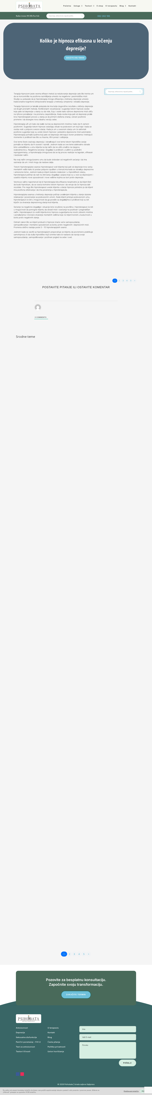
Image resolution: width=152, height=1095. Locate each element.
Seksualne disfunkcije (26, 1037)
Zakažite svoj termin (75, 58)
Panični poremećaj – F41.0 (28, 1042)
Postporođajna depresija (32, 655)
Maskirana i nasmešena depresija (123, 188)
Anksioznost (22, 1028)
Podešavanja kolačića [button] (131, 1091)
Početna (67, 6)
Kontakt (132, 6)
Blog (122, 6)
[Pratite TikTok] (127, 16)
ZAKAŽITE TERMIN (76, 995)
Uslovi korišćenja (56, 1051)
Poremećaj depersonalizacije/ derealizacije (41, 858)
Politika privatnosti (56, 1047)
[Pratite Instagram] (137, 16)
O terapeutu (111, 6)
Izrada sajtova (80, 1084)
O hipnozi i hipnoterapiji (32, 757)
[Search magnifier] (140, 91)
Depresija (20, 1032)
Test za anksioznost (25, 1047)
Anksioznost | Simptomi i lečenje (74, 863)
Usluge (77, 6)
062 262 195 (103, 16)
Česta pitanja (54, 1042)
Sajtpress (91, 1084)
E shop (100, 6)
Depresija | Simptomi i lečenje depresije (125, 195)
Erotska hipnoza (115, 129)
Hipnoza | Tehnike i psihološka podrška (126, 136)
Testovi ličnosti (23, 1051)
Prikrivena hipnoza (116, 248)
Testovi (88, 6)
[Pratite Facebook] (132, 16)
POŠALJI (127, 1063)
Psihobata (68, 1084)
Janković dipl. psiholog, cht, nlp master (125, 133)
